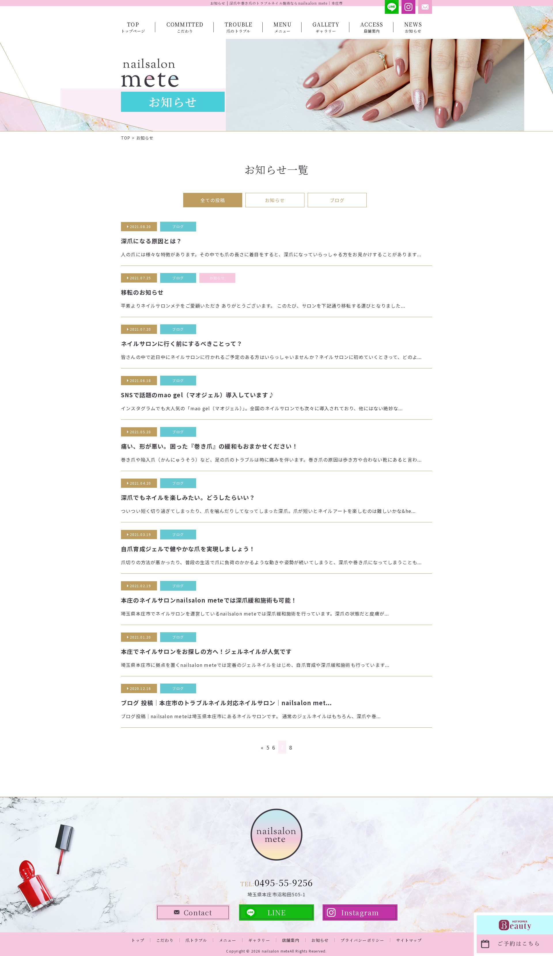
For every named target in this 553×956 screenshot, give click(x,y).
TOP (125, 138)
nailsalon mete (276, 951)
